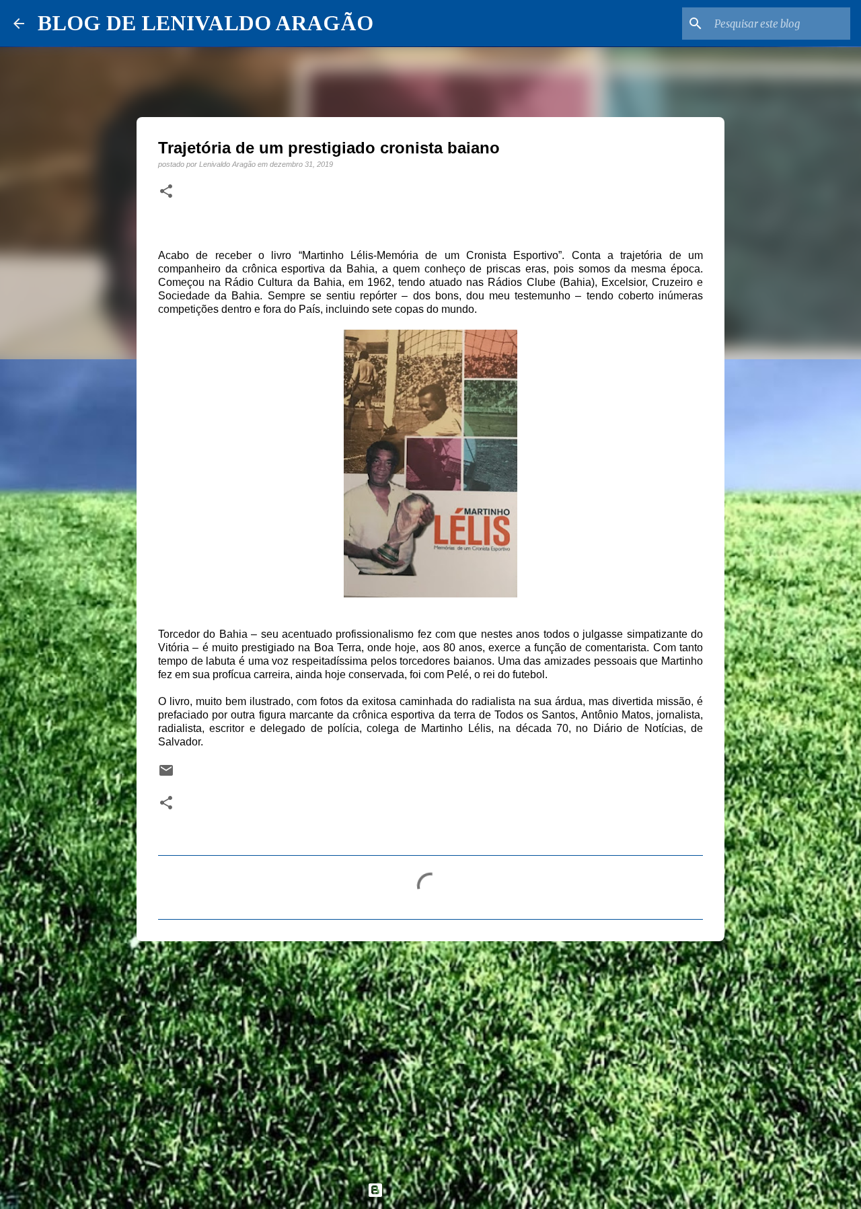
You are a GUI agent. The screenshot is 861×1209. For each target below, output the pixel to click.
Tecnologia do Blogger (438, 1190)
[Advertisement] (430, 1055)
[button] (166, 191)
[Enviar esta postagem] (166, 774)
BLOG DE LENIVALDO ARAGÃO (205, 23)
